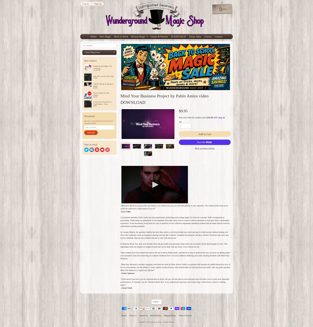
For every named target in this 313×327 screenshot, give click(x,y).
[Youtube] (102, 150)
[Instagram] (107, 150)
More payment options (205, 148)
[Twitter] (86, 150)
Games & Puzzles (159, 36)
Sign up (98, 4)
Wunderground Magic (155, 322)
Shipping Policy (170, 316)
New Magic (105, 36)
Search (124, 316)
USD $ (155, 302)
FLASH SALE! (178, 36)
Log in (86, 4)
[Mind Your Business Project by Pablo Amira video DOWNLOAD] (126, 146)
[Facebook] (91, 150)
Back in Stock (121, 36)
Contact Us (143, 316)
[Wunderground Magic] (157, 17)
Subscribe (91, 133)
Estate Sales (195, 36)
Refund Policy (155, 316)
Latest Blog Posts (100, 53)
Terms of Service (185, 316)
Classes (208, 36)
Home (94, 36)
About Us (133, 316)
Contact (218, 36)
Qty (180, 122)
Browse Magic (140, 37)
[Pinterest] (97, 150)
